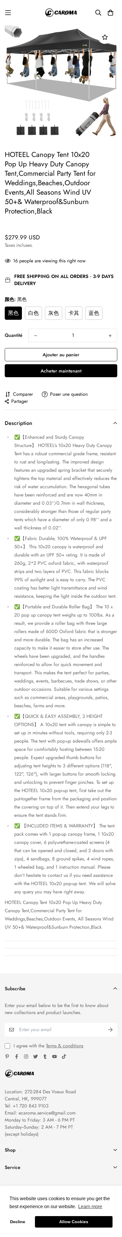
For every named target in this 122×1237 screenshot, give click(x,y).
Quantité (14, 335)
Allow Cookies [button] (73, 1221)
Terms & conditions (64, 1045)
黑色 (13, 313)
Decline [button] (17, 1221)
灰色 (53, 313)
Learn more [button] (90, 1206)
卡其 (73, 313)
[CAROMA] (61, 12)
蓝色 (94, 313)
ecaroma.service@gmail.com (47, 1113)
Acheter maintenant (61, 370)
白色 (33, 313)
